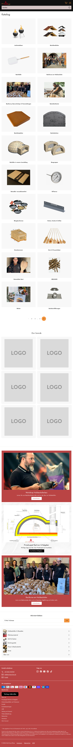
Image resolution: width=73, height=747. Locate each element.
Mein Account (5, 721)
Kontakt (3, 704)
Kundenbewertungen (6, 707)
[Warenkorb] (66, 3)
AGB (3, 709)
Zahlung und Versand (7, 711)
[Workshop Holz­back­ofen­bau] (36, 471)
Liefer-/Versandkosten (32, 728)
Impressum (4, 718)
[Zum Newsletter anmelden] (66, 620)
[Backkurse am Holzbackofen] (36, 576)
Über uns (4, 697)
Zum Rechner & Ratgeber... (36, 551)
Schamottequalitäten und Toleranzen (10, 702)
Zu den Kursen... (36, 498)
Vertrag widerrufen (10, 694)
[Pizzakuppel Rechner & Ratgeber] (36, 523)
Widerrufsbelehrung (6, 714)
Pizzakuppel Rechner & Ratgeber (10, 699)
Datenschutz (4, 716)
